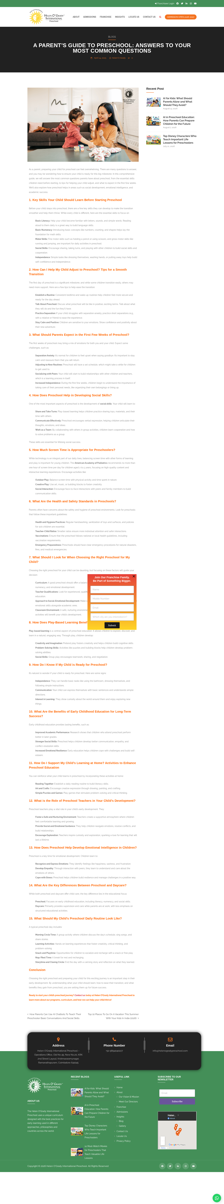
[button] (133, 576)
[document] (112, 602)
